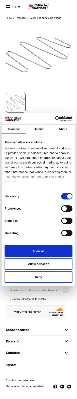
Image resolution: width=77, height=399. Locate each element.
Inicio (9, 18)
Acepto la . (29, 299)
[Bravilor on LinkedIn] (62, 387)
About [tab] (63, 128)
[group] (16, 103)
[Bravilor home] (38, 6)
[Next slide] (68, 55)
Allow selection (38, 264)
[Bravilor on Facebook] (55, 387)
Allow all (38, 250)
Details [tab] (38, 128)
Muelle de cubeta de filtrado (45, 18)
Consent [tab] (14, 128)
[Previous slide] (9, 55)
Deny (38, 276)
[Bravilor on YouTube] (69, 387)
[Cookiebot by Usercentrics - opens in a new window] (55, 118)
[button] (13, 6)
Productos (21, 18)
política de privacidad (35, 299)
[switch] (66, 208)
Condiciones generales (20, 380)
